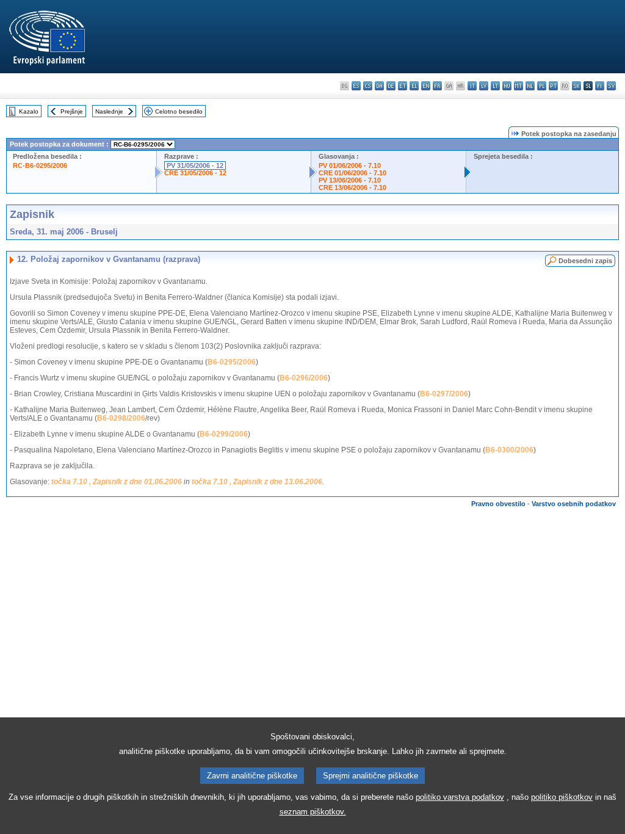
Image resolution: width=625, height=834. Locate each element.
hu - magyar (506, 85)
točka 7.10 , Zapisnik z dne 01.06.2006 (116, 481)
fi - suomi (599, 85)
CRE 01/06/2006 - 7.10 (352, 172)
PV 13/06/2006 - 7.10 (350, 180)
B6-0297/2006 (444, 394)
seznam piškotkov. (313, 811)
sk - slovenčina (576, 85)
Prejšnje (71, 111)
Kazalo (28, 111)
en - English (425, 85)
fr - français (437, 85)
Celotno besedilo (179, 111)
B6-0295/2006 (232, 362)
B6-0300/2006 (509, 450)
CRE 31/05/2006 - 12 (195, 172)
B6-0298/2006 (121, 418)
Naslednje (109, 111)
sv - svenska (611, 85)
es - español (356, 85)
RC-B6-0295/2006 (40, 165)
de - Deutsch (391, 85)
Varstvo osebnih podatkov (574, 503)
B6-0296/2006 (304, 378)
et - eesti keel (402, 85)
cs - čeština (367, 85)
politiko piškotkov (562, 797)
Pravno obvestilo (498, 503)
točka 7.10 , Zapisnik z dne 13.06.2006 (257, 481)
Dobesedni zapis (585, 260)
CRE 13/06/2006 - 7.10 (352, 187)
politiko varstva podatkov (460, 797)
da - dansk (379, 85)
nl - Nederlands (530, 85)
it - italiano (472, 85)
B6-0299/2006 (224, 434)
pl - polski (541, 85)
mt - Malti (518, 85)
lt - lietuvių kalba (495, 85)
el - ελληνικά (414, 85)
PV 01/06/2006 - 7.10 (350, 165)
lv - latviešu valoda (483, 85)
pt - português (553, 85)
